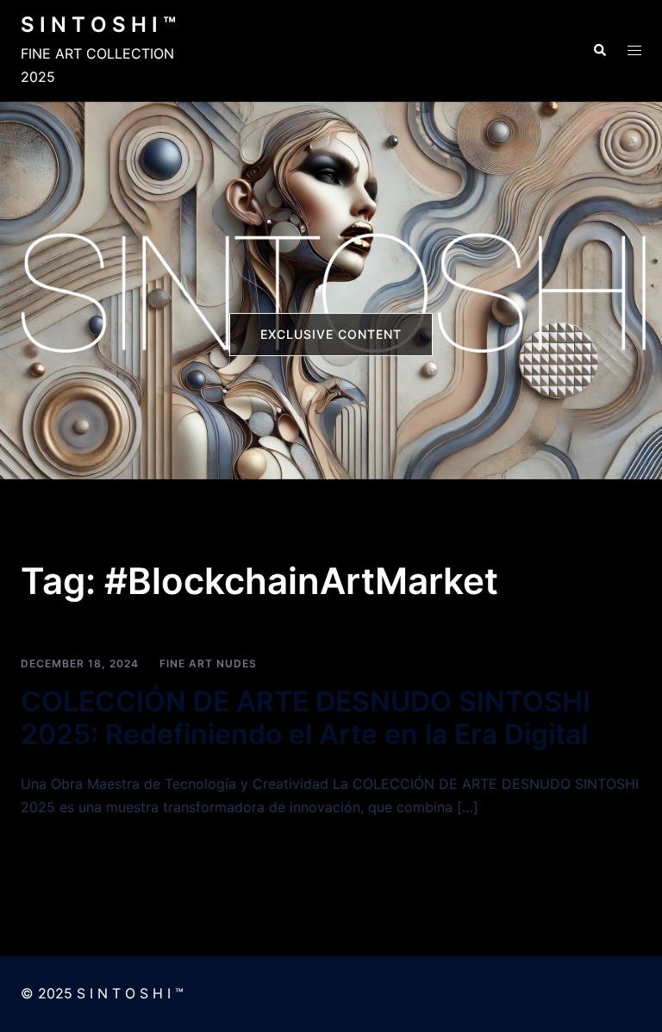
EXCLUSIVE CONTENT (331, 334)
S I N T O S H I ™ (98, 24)
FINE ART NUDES (208, 663)
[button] (599, 51)
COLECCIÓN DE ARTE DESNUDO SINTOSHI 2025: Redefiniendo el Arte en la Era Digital (305, 718)
